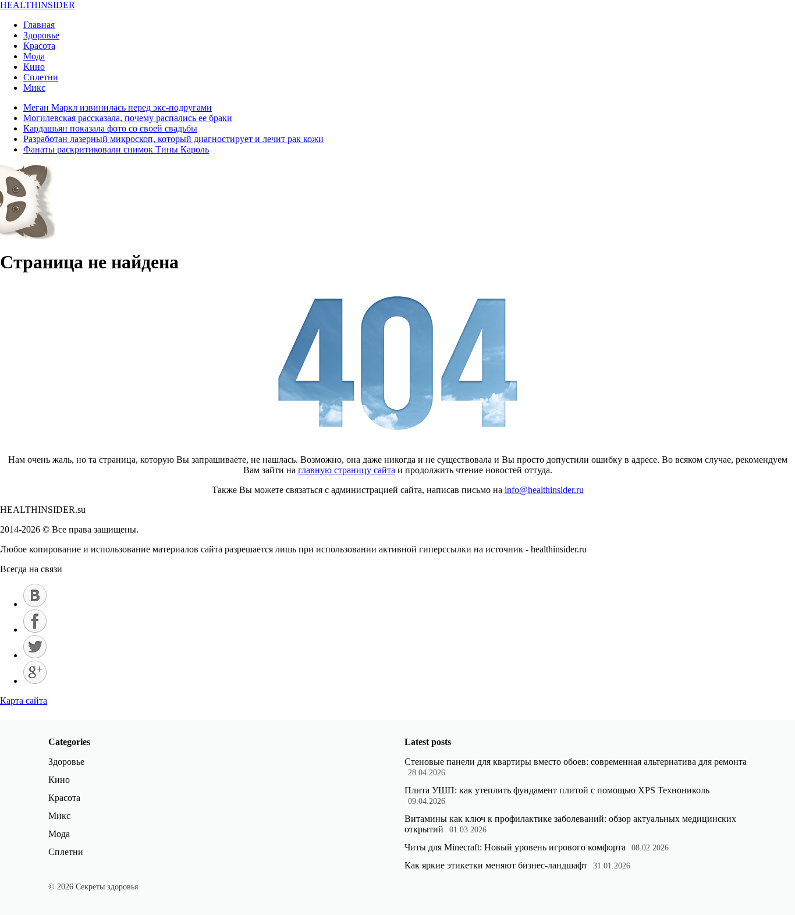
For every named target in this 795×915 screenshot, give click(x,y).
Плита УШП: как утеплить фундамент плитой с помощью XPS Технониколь (556, 790)
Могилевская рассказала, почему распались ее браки (127, 118)
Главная (39, 25)
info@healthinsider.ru (544, 490)
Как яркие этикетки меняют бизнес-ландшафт (495, 865)
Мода (34, 56)
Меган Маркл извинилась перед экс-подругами (117, 107)
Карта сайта (23, 700)
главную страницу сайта (346, 470)
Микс (34, 88)
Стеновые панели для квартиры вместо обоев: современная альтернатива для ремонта (575, 762)
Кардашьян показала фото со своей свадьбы (110, 128)
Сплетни (40, 77)
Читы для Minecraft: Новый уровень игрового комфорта (515, 847)
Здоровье (41, 35)
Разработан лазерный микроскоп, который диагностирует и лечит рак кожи (173, 139)
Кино (34, 67)
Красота (39, 46)
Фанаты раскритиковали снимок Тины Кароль (116, 149)
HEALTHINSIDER (37, 5)
